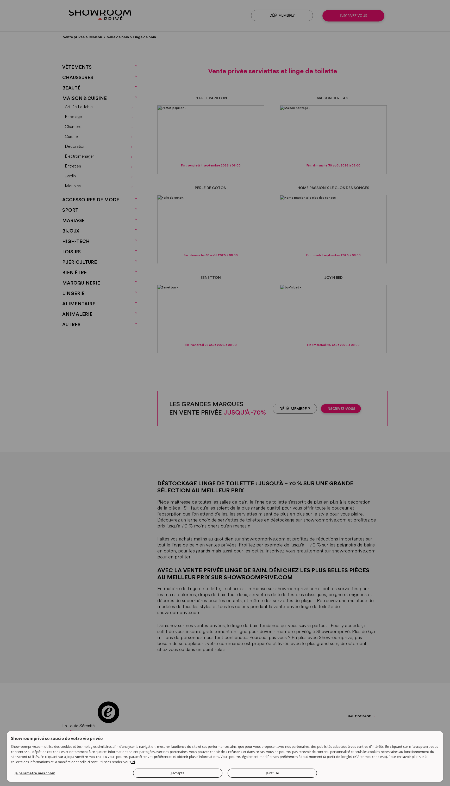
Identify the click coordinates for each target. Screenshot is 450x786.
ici (133, 761)
